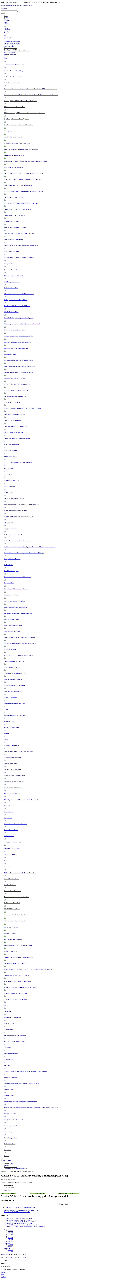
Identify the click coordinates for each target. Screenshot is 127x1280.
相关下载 (10, 1241)
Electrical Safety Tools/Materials (13, 45)
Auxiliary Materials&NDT (11, 49)
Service (6, 1236)
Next (17, 1212)
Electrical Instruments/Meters (12, 43)
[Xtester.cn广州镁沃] (16, 5)
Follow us (7, 1248)
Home (6, 16)
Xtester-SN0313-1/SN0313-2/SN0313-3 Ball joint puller (19, 1221)
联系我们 (10, 1246)
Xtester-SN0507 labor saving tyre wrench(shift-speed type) (20, 1225)
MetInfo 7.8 (11, 1257)
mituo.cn (24, 1257)
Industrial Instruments (10, 54)
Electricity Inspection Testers (12, 41)
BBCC (6, 55)
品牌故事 (10, 1245)
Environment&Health (10, 46)
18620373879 (4, 1254)
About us (7, 1243)
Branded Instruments (9, 52)
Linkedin (10, 1250)
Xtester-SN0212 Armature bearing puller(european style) (19, 1207)
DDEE (6, 58)
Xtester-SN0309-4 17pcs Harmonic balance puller (18, 1218)
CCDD (6, 57)
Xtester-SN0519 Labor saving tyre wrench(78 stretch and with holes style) (24, 1226)
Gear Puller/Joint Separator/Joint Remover (15, 1168)
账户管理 (10, 1231)
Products (3, 13)
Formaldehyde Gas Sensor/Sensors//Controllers (17, 51)
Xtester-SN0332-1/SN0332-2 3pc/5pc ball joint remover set (20, 1220)
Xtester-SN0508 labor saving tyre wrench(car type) (18, 1223)
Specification (7, 1190)
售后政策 (10, 1238)
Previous (21, 1210)
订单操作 (10, 1234)
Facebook (10, 1251)
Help (5, 1229)
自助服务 (10, 1239)
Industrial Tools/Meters (10, 48)
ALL (5, 26)
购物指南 (10, 1232)
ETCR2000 (4, 8)
